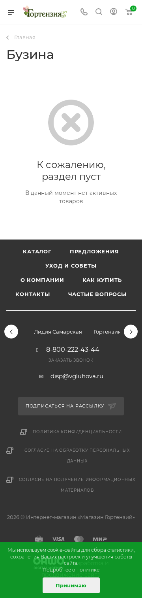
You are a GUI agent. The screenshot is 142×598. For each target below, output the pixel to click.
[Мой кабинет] (113, 12)
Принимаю (71, 585)
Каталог (37, 251)
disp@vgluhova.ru (76, 376)
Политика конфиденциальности (77, 431)
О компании (42, 280)
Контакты (32, 294)
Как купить (102, 280)
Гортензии (107, 331)
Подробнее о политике (71, 570)
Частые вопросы (97, 294)
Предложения (94, 251)
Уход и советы (70, 265)
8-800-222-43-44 (72, 350)
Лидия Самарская (58, 331)
